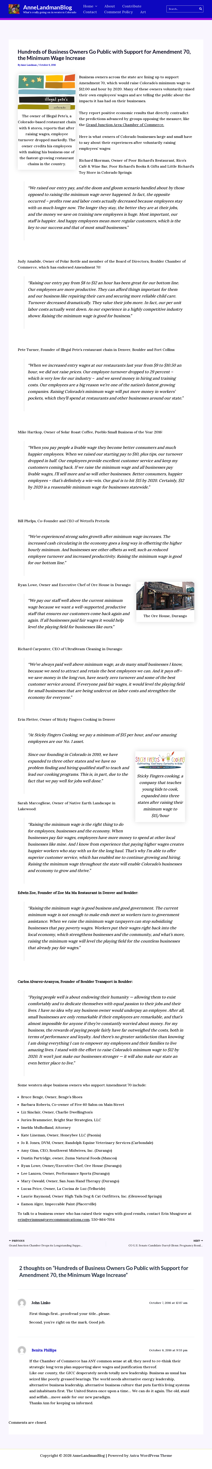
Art (143, 12)
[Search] (201, 9)
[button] (95, 6)
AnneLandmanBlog (47, 7)
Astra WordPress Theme (151, 1455)
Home (88, 6)
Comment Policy (118, 12)
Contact (90, 12)
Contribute (131, 6)
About (110, 6)
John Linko (41, 1302)
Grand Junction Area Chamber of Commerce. (125, 124)
